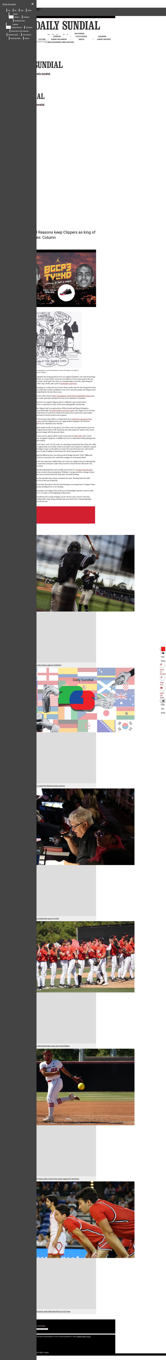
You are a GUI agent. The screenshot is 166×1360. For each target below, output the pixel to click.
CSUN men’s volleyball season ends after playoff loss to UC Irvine (45, 1312)
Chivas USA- (78, 436)
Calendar (102, 36)
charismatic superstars (68, 383)
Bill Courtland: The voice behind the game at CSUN (40, 919)
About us (28, 38)
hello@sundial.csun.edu (84, 1336)
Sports (15, 14)
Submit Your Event (18, 27)
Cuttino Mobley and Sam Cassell (62, 410)
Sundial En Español (53, 42)
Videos (81, 39)
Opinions (57, 36)
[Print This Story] (162, 700)
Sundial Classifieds (14, 34)
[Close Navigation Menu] (32, 3)
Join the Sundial (28, 34)
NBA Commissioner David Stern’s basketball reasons (71, 396)
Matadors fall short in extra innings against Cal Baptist (41, 665)
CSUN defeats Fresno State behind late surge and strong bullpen (45, 1046)
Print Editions (68, 42)
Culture (22, 10)
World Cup (18, 17)
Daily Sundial (9, 4)
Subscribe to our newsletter (20, 31)
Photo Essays (81, 36)
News (16, 10)
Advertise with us (16, 38)
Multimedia (79, 33)
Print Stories (30, 27)
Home (10, 10)
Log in (46, 1352)
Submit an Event (104, 39)
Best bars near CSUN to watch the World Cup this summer (43, 786)
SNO (41, 1352)
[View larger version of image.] (57, 278)
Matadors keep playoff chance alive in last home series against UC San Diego (50, 1179)
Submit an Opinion (59, 39)
